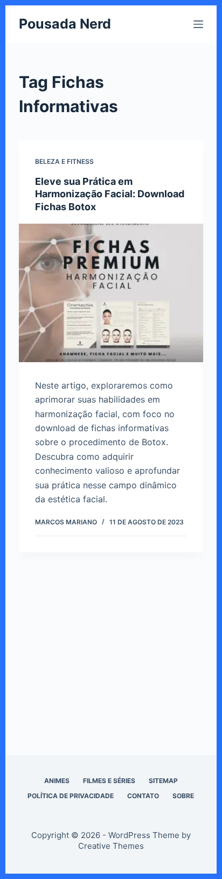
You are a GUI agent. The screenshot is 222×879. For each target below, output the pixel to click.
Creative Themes (111, 846)
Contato (143, 796)
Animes (57, 781)
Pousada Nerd (65, 24)
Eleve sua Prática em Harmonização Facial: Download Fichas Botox (109, 194)
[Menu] (198, 24)
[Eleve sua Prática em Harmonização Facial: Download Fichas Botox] (111, 293)
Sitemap (163, 781)
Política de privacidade (70, 796)
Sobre (183, 796)
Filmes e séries (109, 781)
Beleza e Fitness (64, 161)
